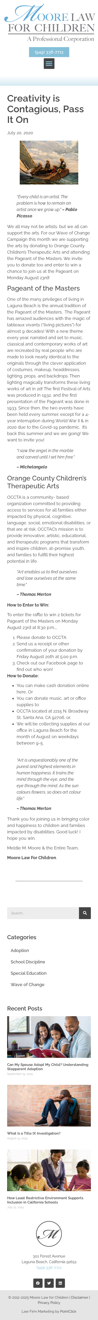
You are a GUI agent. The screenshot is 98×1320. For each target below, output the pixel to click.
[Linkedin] (60, 1283)
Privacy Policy (49, 1303)
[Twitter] (49, 1283)
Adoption (20, 950)
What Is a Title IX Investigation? (33, 1133)
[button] (49, 63)
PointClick (68, 1311)
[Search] (85, 913)
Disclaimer (79, 1297)
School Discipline (28, 961)
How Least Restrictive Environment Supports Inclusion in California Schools (45, 1200)
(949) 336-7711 (49, 1267)
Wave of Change (27, 984)
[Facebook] (38, 1283)
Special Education (29, 973)
